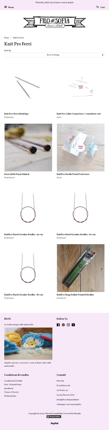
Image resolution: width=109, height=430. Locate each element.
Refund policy (10, 396)
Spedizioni (8, 388)
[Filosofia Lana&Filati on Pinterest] (63, 325)
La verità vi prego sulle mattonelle (18, 324)
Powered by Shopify (72, 413)
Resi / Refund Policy (12, 384)
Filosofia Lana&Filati (54, 413)
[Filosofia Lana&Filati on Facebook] (58, 325)
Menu (11, 7)
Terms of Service (11, 392)
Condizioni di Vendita (13, 381)
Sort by (7, 50)
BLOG (7, 319)
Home (6, 38)
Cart (102, 7)
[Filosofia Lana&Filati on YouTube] (73, 325)
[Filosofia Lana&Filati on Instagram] (68, 325)
